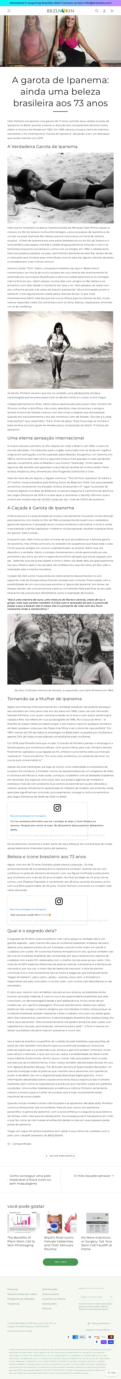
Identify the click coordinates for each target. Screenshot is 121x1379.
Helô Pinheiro (41, 835)
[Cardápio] (9, 11)
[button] (96, 11)
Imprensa (13, 1303)
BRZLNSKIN (21, 1323)
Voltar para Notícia (62, 1156)
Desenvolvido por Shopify (19, 1331)
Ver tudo (60, 1262)
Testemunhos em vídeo (22, 1294)
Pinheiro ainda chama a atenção (62, 864)
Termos (46, 1308)
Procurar (12, 1289)
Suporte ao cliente (54, 1298)
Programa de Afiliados (21, 1298)
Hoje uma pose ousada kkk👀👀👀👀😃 (30, 915)
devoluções (49, 1303)
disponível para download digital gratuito (68, 1075)
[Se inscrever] (112, 1297)
